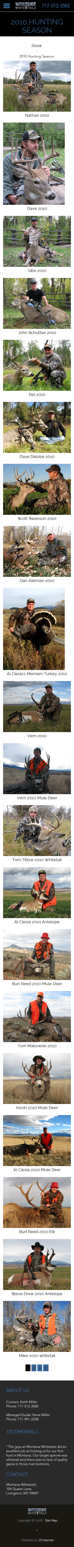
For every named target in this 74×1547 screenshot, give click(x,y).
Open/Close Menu (6, 5)
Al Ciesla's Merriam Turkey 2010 (37, 673)
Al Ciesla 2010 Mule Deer (37, 1169)
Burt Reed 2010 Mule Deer (37, 983)
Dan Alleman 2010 (37, 580)
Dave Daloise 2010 (37, 456)
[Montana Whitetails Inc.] (25, 6)
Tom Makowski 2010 (37, 1045)
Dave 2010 (37, 208)
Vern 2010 (37, 735)
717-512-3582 (27, 1406)
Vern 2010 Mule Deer (37, 797)
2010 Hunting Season (36, 56)
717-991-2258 (27, 1419)
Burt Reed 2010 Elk (37, 1231)
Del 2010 (37, 394)
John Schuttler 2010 (37, 332)
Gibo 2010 (37, 270)
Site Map (51, 1520)
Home (37, 45)
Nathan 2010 (37, 115)
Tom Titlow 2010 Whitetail (37, 859)
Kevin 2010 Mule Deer (37, 1107)
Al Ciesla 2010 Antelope (37, 921)
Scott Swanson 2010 (37, 518)
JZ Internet (46, 1540)
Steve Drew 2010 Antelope (37, 1293)
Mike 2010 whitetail (37, 1355)
